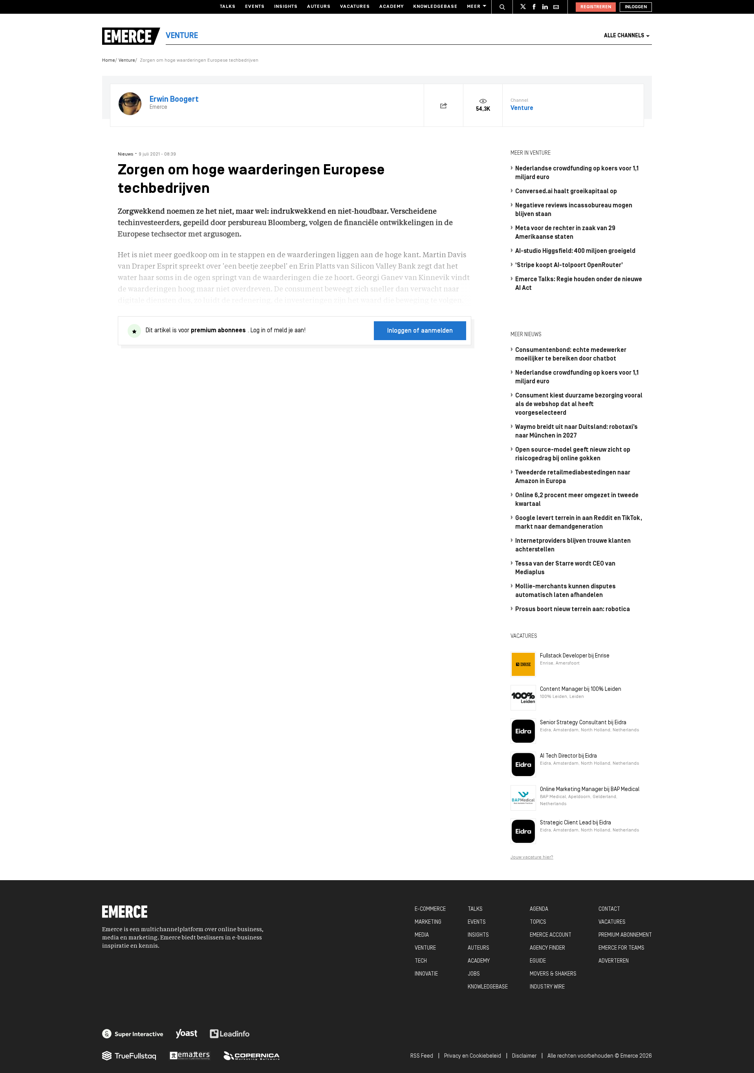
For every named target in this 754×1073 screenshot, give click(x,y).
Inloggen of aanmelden (420, 331)
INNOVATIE (426, 974)
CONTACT (609, 909)
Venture (127, 60)
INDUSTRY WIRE (547, 987)
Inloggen (636, 7)
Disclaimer (524, 1056)
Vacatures (355, 6)
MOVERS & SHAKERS (553, 974)
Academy (391, 6)
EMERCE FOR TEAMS (621, 948)
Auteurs (319, 6)
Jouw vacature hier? (532, 857)
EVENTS (477, 922)
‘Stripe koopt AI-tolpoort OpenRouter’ (569, 265)
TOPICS (538, 922)
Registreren (595, 7)
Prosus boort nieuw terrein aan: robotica (572, 609)
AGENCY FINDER (547, 948)
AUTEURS (478, 948)
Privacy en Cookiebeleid (472, 1056)
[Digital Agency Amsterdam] (132, 1033)
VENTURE (425, 948)
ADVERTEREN (613, 961)
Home (108, 60)
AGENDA (539, 909)
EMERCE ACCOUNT (550, 935)
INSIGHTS (478, 935)
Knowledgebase (435, 6)
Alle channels (624, 36)
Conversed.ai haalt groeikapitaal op (566, 192)
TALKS (475, 909)
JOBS (474, 974)
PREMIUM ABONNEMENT (625, 935)
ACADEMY (479, 961)
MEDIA (422, 935)
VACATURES (612, 922)
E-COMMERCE (430, 909)
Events (255, 6)
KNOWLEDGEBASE (488, 987)
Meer (474, 6)
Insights (286, 6)
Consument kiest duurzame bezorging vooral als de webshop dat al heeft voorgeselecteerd (578, 404)
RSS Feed (421, 1056)
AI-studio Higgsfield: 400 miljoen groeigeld (575, 251)
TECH (421, 961)
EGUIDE (538, 961)
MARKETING (428, 922)
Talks (228, 6)
